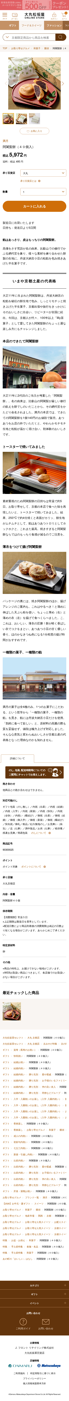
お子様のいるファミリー (54, 1080)
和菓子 (37, 48)
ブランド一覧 (32, 1197)
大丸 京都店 (33, 1037)
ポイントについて (31, 866)
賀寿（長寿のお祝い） (25, 1049)
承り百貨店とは (28, 180)
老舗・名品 (32, 1246)
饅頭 (46, 48)
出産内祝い (19, 1160)
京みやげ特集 (50, 1043)
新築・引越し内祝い (24, 1154)
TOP (5, 48)
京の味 (64, 1043)
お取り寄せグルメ (20, 48)
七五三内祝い (20, 1148)
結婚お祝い (19, 1062)
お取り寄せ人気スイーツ (37, 1221)
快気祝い (18, 1055)
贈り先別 (33, 1074)
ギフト (12, 25)
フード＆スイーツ (32, 25)
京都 (49, 1215)
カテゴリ (34, 1285)
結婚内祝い (19, 1068)
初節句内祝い (20, 1141)
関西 (40, 1215)
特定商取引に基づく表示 (43, 1373)
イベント (34, 1303)
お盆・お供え (18, 1240)
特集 (5, 1240)
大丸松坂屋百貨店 (34, 1353)
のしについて (39, 833)
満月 (45, 1197)
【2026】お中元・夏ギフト (16, 1203)
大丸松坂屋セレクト (13, 1037)
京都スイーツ (61, 1228)
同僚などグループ (51, 1092)
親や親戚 (46, 1074)
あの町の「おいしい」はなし (18, 1258)
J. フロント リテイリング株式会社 (34, 1347)
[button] (66, 25)
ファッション (54, 25)
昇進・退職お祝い (23, 1191)
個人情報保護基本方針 (34, 1383)
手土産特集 (17, 1246)
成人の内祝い (20, 1135)
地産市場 (29, 1215)
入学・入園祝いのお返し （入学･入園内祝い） (37, 1098)
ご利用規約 (19, 1373)
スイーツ (38, 1203)
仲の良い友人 (49, 1086)
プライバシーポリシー (34, 1378)
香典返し (18, 1123)
